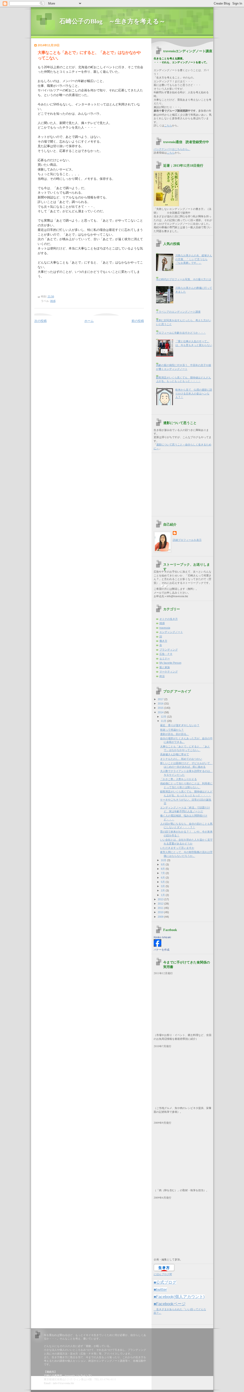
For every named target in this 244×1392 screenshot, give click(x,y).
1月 (163, 895)
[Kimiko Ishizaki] (157, 945)
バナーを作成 (161, 949)
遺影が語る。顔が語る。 (174, 734)
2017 (161, 699)
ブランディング (168, 649)
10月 (164, 860)
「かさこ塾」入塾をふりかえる (178, 779)
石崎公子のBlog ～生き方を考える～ (115, 21)
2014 (161, 712)
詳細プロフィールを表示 (187, 539)
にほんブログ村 (163, 1274)
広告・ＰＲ (166, 653)
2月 (163, 890)
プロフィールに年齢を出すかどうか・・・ (181, 332)
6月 (163, 877)
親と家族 (164, 667)
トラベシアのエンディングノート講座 (178, 311)
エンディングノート (171, 632)
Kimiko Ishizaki (162, 937)
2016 (161, 703)
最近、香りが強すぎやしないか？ (179, 725)
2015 (161, 707)
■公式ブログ (165, 1282)
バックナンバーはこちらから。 (172, 149)
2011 (161, 907)
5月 (163, 881)
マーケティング (168, 671)
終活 (162, 676)
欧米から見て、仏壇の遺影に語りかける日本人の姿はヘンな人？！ (193, 393)
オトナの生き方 (168, 618)
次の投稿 (40, 321)
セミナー (164, 658)
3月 (163, 886)
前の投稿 (138, 321)
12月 (164, 716)
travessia (164, 627)
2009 (161, 916)
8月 (163, 868)
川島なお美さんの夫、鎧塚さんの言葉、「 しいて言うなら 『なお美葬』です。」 (193, 259)
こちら (168, 125)
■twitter (160, 1289)
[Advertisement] (183, 482)
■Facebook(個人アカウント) (179, 1296)
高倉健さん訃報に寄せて (174, 754)
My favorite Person (170, 662)
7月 (163, 873)
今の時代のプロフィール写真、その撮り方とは (183, 279)
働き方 (163, 640)
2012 (161, 903)
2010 (161, 912)
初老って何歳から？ (172, 729)
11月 (164, 720)
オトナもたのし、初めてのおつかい (181, 758)
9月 (163, 864)
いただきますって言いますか (177, 847)
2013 (161, 899)
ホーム (89, 321)
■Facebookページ (170, 1304)
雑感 (53, 301)
